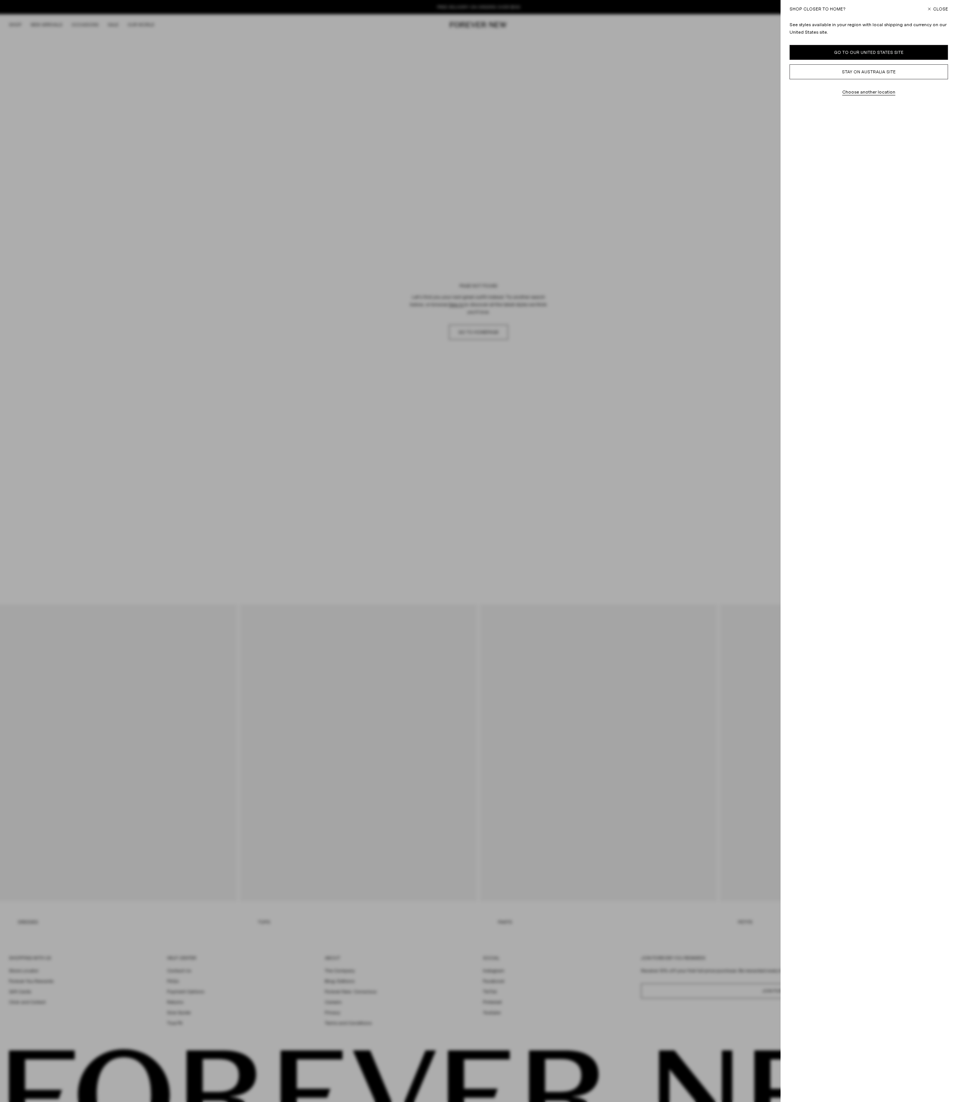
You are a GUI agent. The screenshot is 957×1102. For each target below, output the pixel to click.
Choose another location (868, 92)
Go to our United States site (869, 52)
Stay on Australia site (869, 71)
